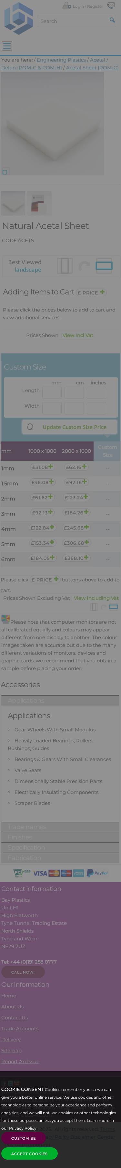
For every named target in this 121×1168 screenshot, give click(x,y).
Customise (23, 1138)
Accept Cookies (29, 1154)
